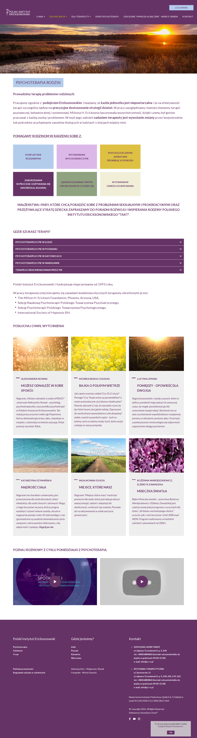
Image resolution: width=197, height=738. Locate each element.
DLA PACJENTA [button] (57, 16)
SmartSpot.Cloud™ (149, 713)
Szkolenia (17, 650)
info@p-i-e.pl (147, 661)
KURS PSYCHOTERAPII (107, 16)
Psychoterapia (20, 647)
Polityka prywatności (23, 669)
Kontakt (187, 16)
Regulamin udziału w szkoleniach (29, 672)
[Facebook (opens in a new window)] (130, 718)
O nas (16, 654)
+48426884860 (145, 654)
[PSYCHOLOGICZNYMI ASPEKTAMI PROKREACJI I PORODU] (120, 157)
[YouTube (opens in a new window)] (134, 718)
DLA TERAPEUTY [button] (80, 16)
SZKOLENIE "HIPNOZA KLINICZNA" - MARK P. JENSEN (151, 16)
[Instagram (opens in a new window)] (139, 718)
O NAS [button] (39, 16)
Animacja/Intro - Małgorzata (87, 669)
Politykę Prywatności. (174, 726)
